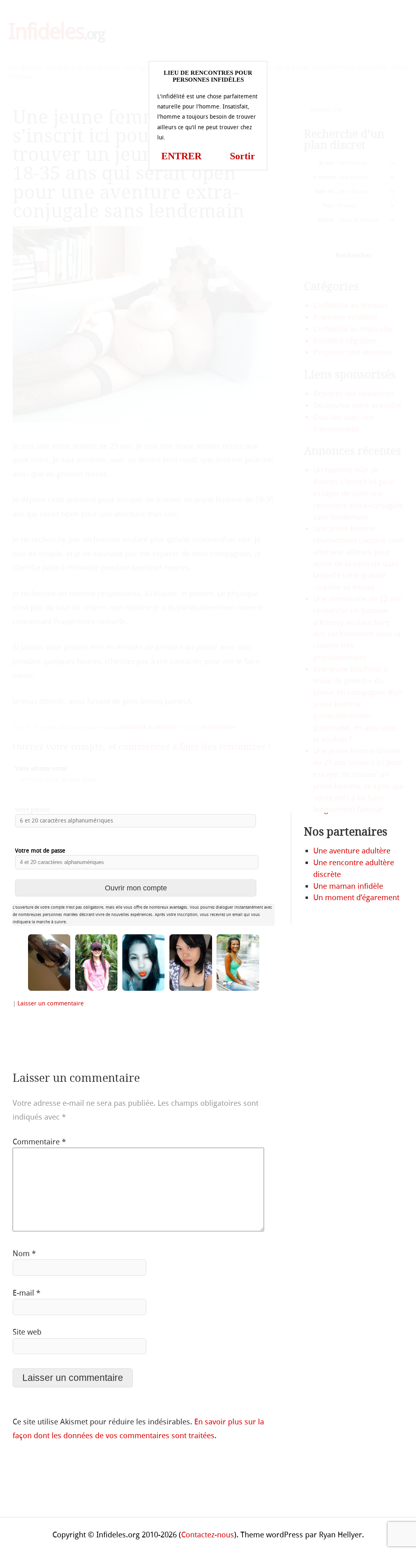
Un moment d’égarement (356, 897)
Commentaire (39, 1141)
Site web (27, 1332)
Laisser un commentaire (50, 1003)
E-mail (26, 1293)
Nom (24, 1253)
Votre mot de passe (40, 850)
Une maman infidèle (348, 886)
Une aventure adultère (351, 850)
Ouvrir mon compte (136, 887)
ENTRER (181, 156)
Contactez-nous (207, 1534)
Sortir (242, 156)
